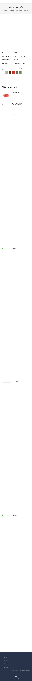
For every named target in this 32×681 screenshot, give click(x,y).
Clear (20, 68)
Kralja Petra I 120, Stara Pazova (21, 671)
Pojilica (14, 115)
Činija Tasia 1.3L (17, 92)
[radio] (3, 72)
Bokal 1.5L (15, 248)
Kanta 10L (15, 382)
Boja (3, 69)
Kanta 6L (15, 515)
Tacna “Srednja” (17, 104)
